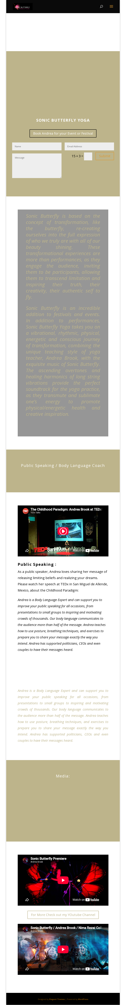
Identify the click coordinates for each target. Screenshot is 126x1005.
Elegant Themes (57, 999)
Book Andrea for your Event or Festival (63, 133)
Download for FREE (63, 824)
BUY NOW (63, 805)
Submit (104, 156)
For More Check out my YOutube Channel (63, 915)
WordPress (83, 999)
